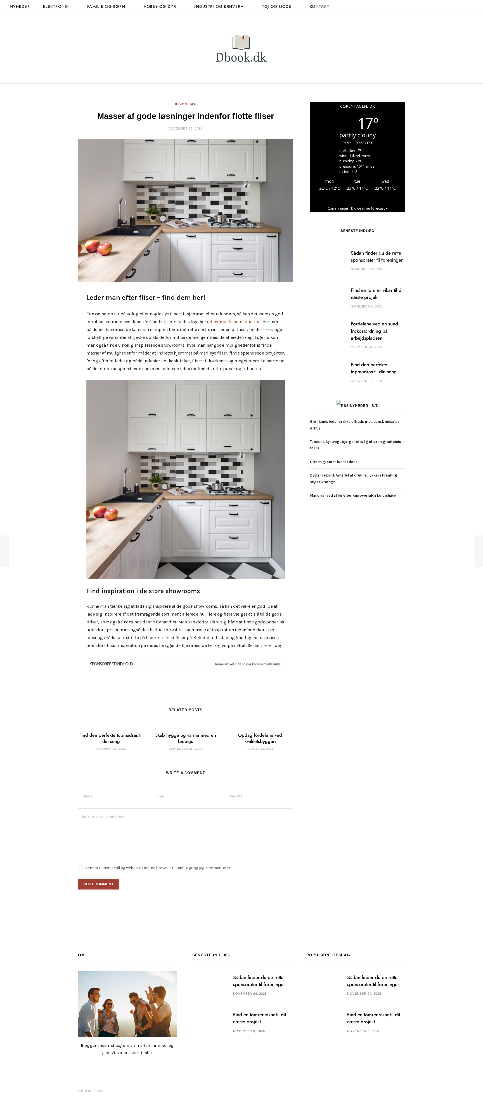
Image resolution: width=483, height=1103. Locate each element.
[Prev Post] (4, 551)
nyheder (20, 7)
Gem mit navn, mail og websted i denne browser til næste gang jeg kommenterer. (158, 867)
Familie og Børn (106, 7)
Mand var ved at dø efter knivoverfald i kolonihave (353, 495)
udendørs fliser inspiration (234, 321)
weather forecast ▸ (358, 208)
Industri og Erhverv (219, 7)
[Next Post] (478, 551)
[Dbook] (241, 48)
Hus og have (185, 104)
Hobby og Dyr (160, 7)
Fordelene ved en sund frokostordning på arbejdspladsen (374, 331)
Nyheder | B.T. (364, 406)
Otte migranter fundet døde (333, 462)
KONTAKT (319, 7)
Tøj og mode (277, 7)
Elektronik (56, 7)
